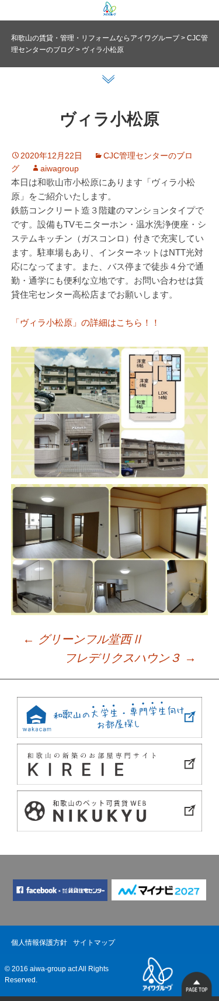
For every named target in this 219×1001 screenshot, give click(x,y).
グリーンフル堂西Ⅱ (83, 639)
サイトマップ (94, 942)
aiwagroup (59, 168)
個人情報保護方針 (39, 942)
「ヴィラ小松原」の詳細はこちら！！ (85, 322)
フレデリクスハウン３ (130, 657)
